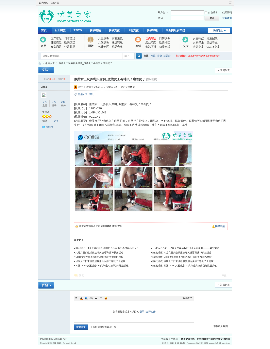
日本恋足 (69, 38)
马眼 (153, 55)
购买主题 (220, 226)
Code (101, 298)
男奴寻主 (212, 42)
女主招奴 (198, 38)
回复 (81, 275)
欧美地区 (164, 42)
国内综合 (151, 38)
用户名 (161, 12)
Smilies (106, 298)
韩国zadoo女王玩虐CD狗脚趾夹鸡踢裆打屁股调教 (102, 265)
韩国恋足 (56, 42)
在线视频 (95, 30)
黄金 (159, 55)
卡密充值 (133, 30)
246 (63, 102)
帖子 (127, 56)
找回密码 (227, 12)
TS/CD (78, 30)
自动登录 (213, 12)
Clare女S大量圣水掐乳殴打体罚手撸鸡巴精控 (99, 257)
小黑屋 (174, 339)
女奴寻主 (198, 42)
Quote (96, 298)
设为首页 (43, 2)
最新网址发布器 (175, 30)
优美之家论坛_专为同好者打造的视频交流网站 (39, 63)
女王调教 (60, 30)
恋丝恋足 (151, 42)
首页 (44, 30)
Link (91, 298)
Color (81, 298)
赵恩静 (167, 55)
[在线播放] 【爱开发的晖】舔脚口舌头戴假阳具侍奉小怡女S (107, 248)
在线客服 (152, 30)
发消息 (49, 126)
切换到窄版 (229, 3)
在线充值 (114, 30)
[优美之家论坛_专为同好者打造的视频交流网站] (65, 24)
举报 (224, 275)
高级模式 (187, 298)
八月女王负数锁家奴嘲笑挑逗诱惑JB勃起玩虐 (99, 252)
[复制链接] (151, 79)
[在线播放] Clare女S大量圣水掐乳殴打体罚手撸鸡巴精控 (181, 257)
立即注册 (227, 18)
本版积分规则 (220, 326)
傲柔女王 (50, 63)
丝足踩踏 (69, 46)
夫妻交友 (198, 46)
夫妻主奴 (117, 38)
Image (86, 298)
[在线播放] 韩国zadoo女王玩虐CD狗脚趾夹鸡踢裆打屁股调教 (184, 265)
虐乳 (91, 94)
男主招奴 (212, 38)
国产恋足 (56, 38)
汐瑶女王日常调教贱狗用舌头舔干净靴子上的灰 (100, 261)
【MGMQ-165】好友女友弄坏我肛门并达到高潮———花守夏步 (185, 248)
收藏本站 (54, 2)
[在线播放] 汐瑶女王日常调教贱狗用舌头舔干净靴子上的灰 (182, 261)
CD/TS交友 (213, 46)
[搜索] (138, 56)
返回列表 (225, 70)
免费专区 (103, 46)
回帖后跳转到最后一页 (104, 326)
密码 (160, 18)
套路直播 (151, 46)
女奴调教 (103, 42)
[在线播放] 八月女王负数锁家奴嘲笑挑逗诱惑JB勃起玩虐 (181, 252)
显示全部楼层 (128, 87)
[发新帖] (46, 70)
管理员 (45, 112)
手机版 (164, 339)
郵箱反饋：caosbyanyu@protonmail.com (198, 55)
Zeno (44, 87)
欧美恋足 (69, 42)
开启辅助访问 (226, 3)
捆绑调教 (117, 42)
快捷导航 (218, 30)
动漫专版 (164, 46)
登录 (142, 311)
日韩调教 (164, 38)
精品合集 (117, 46)
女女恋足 (56, 46)
